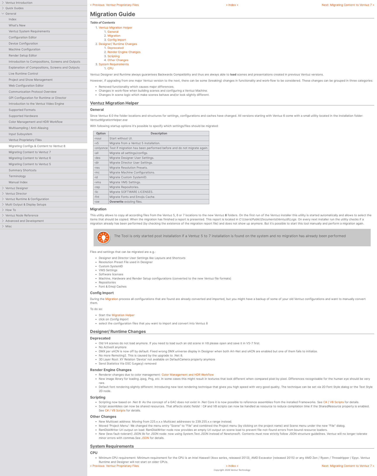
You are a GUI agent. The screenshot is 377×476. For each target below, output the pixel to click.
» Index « (232, 5)
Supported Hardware (23, 116)
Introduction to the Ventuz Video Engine (36, 103)
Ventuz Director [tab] (16, 193)
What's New (17, 25)
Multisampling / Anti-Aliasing (28, 128)
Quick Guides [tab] (14, 8)
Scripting (114, 56)
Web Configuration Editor (26, 85)
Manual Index (18, 182)
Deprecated (115, 48)
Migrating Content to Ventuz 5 (30, 164)
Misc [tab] (8, 226)
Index (12, 19)
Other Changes (118, 60)
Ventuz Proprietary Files (25, 140)
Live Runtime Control (23, 73)
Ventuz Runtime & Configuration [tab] (27, 199)
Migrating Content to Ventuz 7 (30, 152)
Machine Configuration (24, 49)
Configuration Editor (23, 37)
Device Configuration (23, 43)
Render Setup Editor (23, 55)
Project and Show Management (31, 79)
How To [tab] (10, 210)
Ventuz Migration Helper (115, 27)
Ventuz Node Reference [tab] (21, 215)
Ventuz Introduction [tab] (19, 2)
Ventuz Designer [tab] (16, 188)
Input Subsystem (20, 134)
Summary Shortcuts (22, 170)
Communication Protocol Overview (33, 91)
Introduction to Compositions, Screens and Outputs (44, 61)
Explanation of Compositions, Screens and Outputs (44, 67)
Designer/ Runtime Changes (118, 44)
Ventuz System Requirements (29, 31)
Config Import (117, 39)
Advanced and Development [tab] (24, 221)
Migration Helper (123, 315)
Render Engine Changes (124, 52)
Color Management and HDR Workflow (36, 121)
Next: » (348, 5)
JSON (145, 438)
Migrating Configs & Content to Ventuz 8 (37, 146)
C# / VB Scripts (333, 402)
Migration (114, 35)
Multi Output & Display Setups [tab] (25, 204)
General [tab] (10, 13)
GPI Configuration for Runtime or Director (37, 97)
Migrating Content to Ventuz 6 (30, 158)
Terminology (17, 176)
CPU (110, 68)
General (113, 31)
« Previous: (114, 5)
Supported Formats (22, 109)
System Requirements (114, 64)
